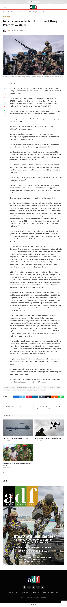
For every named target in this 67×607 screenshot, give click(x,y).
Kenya (59, 387)
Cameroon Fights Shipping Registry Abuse (15, 438)
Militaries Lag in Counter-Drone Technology (47, 438)
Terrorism (36, 390)
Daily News (6, 16)
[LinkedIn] (4, 93)
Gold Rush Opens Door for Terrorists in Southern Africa (17, 464)
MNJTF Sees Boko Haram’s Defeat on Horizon (17, 407)
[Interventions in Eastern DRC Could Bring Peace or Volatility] (33, 55)
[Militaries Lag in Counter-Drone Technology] (49, 427)
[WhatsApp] (4, 110)
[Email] (4, 102)
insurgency (52, 387)
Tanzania (29, 390)
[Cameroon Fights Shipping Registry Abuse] (18, 427)
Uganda (43, 390)
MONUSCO (7, 390)
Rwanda (14, 390)
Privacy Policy (33, 604)
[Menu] (5, 7)
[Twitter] (4, 88)
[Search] (62, 7)
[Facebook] (4, 84)
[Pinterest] (4, 97)
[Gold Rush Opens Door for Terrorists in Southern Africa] (18, 452)
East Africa (44, 387)
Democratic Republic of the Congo (25, 387)
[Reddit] (4, 106)
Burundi (12, 387)
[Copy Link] (4, 115)
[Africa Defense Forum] (33, 7)
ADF (9, 30)
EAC (38, 387)
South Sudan (21, 390)
